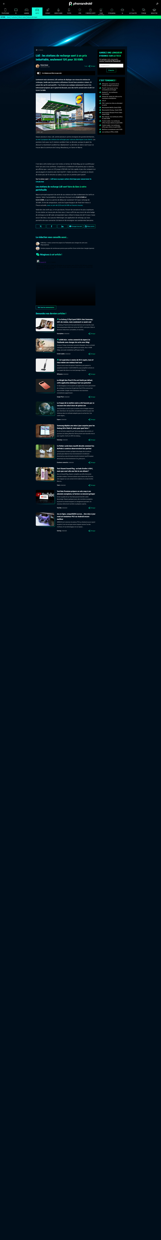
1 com (86, 66)
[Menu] (4, 4)
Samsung (59, 440)
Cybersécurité (90, 13)
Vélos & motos (22, 17)
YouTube (59, 508)
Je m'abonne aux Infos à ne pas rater (52, 73)
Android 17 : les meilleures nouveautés (109, 93)
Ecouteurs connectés (62, 462)
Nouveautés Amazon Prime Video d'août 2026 (112, 113)
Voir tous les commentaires (46, 307)
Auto (37, 13)
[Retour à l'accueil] (80, 4)
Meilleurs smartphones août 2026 (112, 129)
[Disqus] (65, 282)
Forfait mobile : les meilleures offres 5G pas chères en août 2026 (112, 122)
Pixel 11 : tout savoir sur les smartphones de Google (110, 89)
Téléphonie (5, 13)
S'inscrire (111, 70)
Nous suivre (90, 226)
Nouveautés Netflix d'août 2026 (111, 107)
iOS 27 (104, 101)
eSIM (100, 13)
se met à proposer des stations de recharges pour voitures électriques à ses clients (64, 139)
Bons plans (58, 13)
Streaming (111, 13)
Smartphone (60, 334)
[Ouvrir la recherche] (157, 4)
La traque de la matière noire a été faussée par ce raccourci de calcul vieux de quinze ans (75, 404)
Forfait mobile (61, 354)
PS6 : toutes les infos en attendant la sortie (112, 104)
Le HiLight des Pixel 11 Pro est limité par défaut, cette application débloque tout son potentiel (75, 381)
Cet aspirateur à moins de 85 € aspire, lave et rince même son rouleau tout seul (75, 361)
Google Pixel (60, 397)
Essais (8, 17)
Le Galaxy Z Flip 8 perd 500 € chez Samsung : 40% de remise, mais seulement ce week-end (75, 320)
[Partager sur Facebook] (51, 226)
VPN (79, 13)
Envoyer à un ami (77, 226)
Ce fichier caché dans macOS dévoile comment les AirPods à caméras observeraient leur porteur (75, 447)
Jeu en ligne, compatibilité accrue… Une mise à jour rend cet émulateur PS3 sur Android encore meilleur (76, 516)
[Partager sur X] (41, 226)
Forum (143, 13)
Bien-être (154, 13)
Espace (47, 13)
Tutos (69, 13)
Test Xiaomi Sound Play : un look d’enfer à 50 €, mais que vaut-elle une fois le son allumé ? (75, 470)
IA (122, 13)
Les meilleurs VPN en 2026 (110, 132)
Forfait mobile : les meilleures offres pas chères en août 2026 (111, 126)
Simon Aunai (44, 65)
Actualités (133, 13)
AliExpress (60, 374)
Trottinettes (14, 17)
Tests (58, 485)
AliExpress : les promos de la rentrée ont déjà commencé (110, 84)
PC (16, 13)
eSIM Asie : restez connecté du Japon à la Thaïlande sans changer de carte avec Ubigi (73, 341)
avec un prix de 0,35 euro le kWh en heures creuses (65, 205)
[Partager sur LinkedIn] (62, 226)
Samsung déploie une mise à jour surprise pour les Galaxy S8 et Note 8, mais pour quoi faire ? (76, 427)
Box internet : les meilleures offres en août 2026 (112, 117)
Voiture (41, 50)
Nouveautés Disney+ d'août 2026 (112, 110)
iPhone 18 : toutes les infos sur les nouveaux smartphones (112, 97)
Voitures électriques (32, 17)
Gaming (26, 13)
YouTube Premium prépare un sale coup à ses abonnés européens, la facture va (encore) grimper (76, 492)
